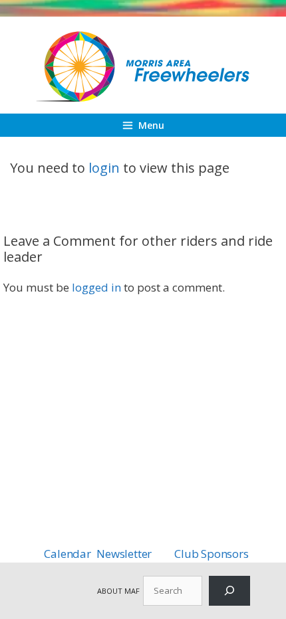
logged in (96, 287)
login (104, 168)
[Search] (230, 591)
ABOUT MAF (118, 591)
